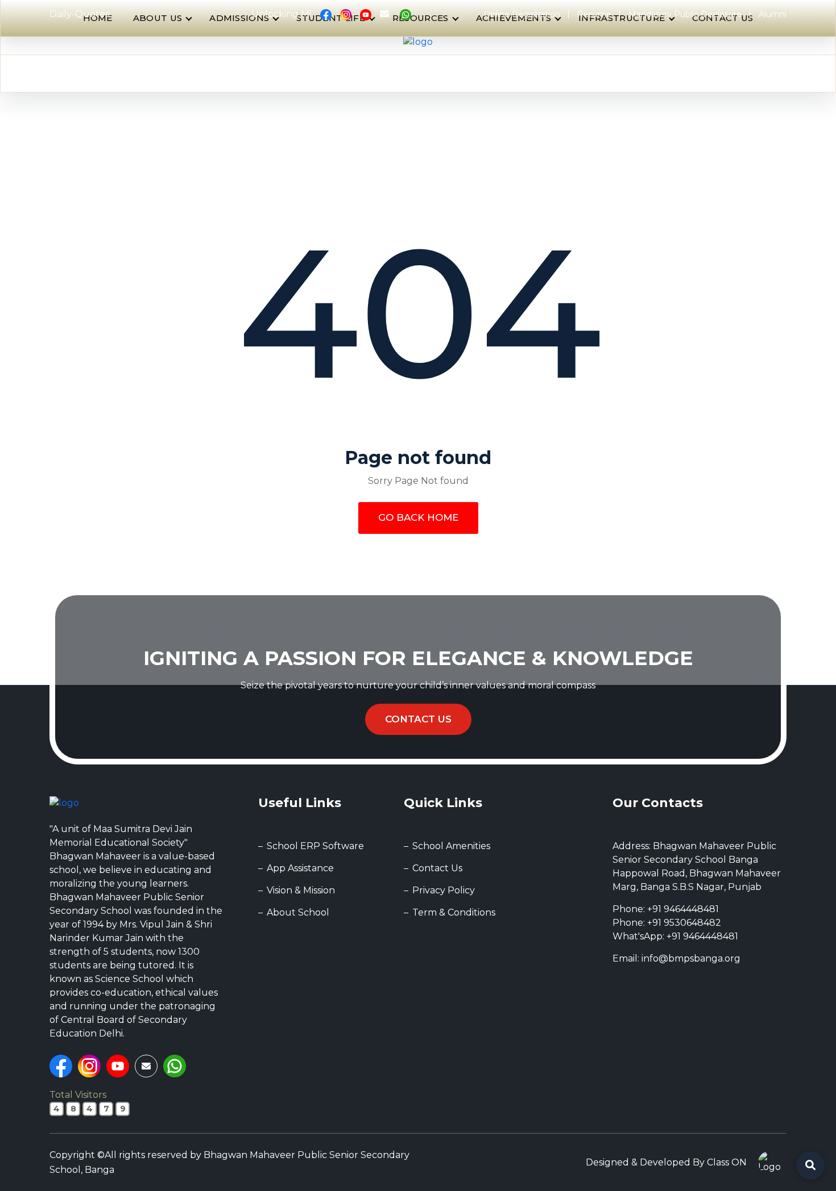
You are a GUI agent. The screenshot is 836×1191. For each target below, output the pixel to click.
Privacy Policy (443, 890)
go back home (418, 517)
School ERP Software (315, 846)
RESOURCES (420, 17)
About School (298, 912)
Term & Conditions (453, 912)
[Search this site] (810, 1165)
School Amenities (451, 846)
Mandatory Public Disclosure (685, 14)
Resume (594, 14)
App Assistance (300, 868)
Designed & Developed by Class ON (666, 1162)
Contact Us (418, 719)
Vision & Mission (301, 890)
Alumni (773, 14)
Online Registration (522, 14)
